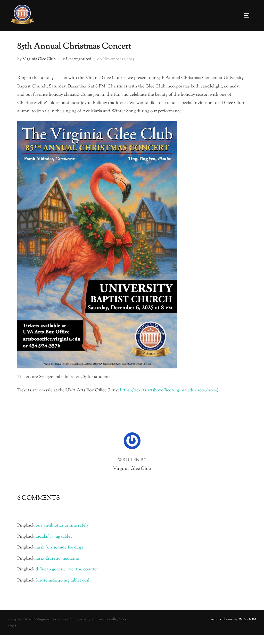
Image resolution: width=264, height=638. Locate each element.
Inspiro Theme (221, 619)
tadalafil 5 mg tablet (54, 537)
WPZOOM (247, 619)
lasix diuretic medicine (57, 558)
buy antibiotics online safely (62, 525)
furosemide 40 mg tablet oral (62, 580)
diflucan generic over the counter (67, 569)
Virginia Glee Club (39, 59)
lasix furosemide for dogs (59, 547)
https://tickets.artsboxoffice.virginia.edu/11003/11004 (168, 390)
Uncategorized (78, 59)
